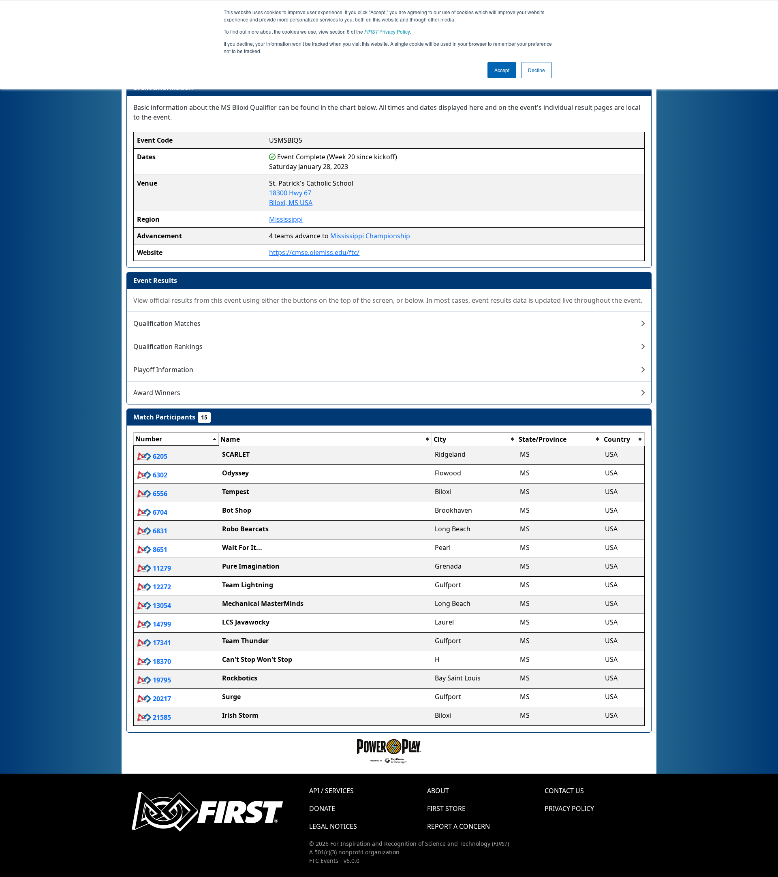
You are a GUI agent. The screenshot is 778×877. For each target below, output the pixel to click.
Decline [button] (536, 69)
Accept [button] (501, 69)
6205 (159, 456)
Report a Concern (458, 826)
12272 (161, 586)
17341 (161, 642)
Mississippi (286, 219)
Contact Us (564, 790)
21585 (161, 717)
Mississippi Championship (370, 235)
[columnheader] (176, 439)
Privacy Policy (387, 31)
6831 (159, 530)
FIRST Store (446, 808)
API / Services (331, 790)
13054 (161, 605)
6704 (159, 512)
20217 (161, 698)
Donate (322, 808)
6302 (159, 475)
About (438, 790)
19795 (161, 680)
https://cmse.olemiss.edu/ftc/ (314, 252)
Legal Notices (333, 826)
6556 (159, 493)
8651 (159, 549)
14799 (161, 624)
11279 (161, 568)
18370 (161, 661)
